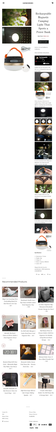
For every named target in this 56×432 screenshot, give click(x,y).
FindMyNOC (32, 416)
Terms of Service (33, 414)
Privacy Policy (32, 412)
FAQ (3, 414)
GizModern (35, 421)
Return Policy (5, 416)
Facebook (6, 421)
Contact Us (4, 412)
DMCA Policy (5, 418)
